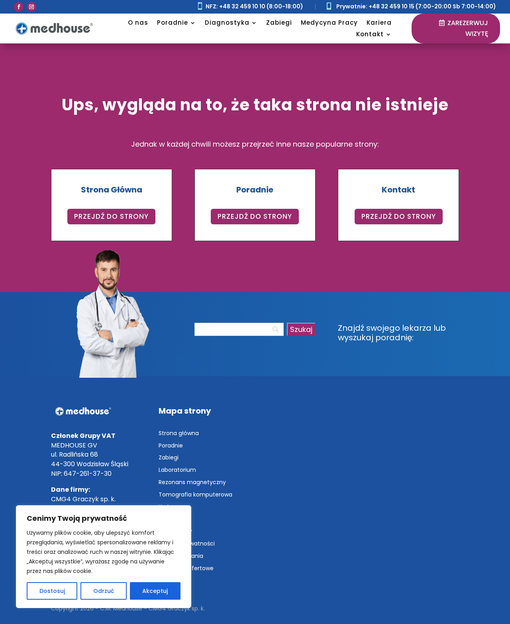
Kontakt (370, 34)
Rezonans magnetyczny (192, 482)
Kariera (379, 22)
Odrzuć (103, 591)
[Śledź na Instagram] (31, 7)
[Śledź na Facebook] (19, 7)
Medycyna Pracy (329, 22)
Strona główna (179, 433)
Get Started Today (103, 100)
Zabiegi (279, 22)
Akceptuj (155, 591)
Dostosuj (52, 591)
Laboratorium (177, 470)
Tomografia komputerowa (195, 494)
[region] (103, 556)
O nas (138, 22)
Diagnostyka (227, 22)
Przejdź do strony (111, 216)
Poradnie (172, 22)
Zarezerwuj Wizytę (467, 28)
